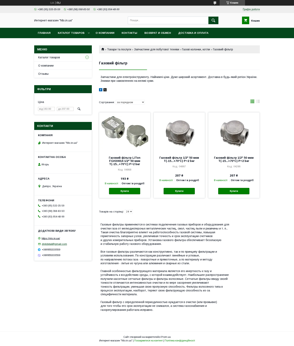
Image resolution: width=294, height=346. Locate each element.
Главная (44, 32)
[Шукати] (213, 20)
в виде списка (258, 102)
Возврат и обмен (157, 32)
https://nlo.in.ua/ (51, 238)
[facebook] (100, 90)
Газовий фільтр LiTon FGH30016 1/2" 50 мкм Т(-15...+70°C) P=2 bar (124, 161)
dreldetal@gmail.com (54, 243)
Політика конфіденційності (180, 340)
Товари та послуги (119, 49)
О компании (105, 32)
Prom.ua (166, 337)
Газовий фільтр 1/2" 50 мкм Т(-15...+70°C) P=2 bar (179, 159)
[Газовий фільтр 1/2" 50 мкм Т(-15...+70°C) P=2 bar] (179, 133)
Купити (125, 191)
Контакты (129, 32)
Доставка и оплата (193, 32)
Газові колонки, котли (196, 49)
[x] (105, 90)
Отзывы (43, 73)
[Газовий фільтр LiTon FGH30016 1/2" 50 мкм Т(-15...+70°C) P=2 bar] (124, 133)
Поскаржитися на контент (148, 340)
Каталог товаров (71, 32)
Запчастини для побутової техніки (156, 49)
